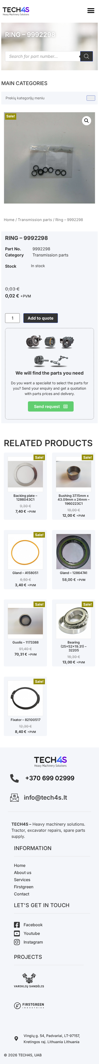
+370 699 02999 (49, 778)
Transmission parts (35, 219)
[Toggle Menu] (91, 98)
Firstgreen (24, 886)
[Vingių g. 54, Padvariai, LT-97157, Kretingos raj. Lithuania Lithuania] (16, 1038)
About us (22, 872)
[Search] (86, 56)
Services (22, 879)
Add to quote (41, 318)
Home (9, 219)
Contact (21, 893)
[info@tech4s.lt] (14, 797)
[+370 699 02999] (14, 778)
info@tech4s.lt (45, 797)
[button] (90, 11)
